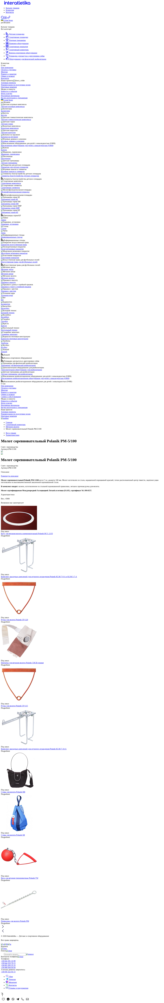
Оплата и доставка (8, 70)
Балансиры (5, 111)
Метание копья (7, 274)
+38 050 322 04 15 (8, 972)
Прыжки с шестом (8, 291)
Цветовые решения (9, 87)
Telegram (12, 979)
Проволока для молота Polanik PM (15, 921)
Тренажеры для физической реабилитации (18, 365)
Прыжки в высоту (8, 282)
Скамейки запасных (9, 334)
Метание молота (7, 278)
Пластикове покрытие (10, 258)
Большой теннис (8, 313)
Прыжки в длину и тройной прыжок (16, 287)
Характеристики (12, 435)
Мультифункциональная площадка (15, 192)
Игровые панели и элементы (13, 171)
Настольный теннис (9, 330)
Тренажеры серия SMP (10, 208)
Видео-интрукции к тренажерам (14, 98)
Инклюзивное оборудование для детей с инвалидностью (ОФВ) (27, 145)
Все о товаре (11, 433)
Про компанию (7, 68)
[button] (5, 18)
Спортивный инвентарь (15, 425)
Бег (2, 300)
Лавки (3, 220)
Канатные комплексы (10, 128)
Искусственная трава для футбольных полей (19, 262)
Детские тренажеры (9, 163)
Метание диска (7, 269)
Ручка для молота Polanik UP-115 (14, 706)
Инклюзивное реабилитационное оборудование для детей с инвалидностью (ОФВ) (35, 378)
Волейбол (5, 317)
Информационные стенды (11, 237)
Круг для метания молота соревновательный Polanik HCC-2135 (27, 534)
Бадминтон (5, 304)
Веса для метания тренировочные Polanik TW (19, 878)
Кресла (4, 326)
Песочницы (6, 158)
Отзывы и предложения (18, 988)
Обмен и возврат (8, 76)
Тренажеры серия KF (9, 212)
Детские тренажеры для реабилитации (17, 374)
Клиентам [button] (10, 10)
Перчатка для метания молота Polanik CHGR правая (22, 663)
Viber (10, 977)
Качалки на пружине (9, 137)
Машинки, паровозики (10, 154)
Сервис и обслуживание (11, 397)
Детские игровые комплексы (13, 106)
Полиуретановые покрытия (12, 249)
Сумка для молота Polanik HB (13, 792)
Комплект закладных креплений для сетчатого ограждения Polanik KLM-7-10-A (34, 749)
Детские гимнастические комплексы (16, 119)
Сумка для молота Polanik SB (13, 835)
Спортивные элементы (10, 188)
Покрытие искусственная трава (14, 245)
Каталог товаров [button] (12, 8)
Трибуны (4, 343)
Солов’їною (8, 20)
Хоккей (4, 352)
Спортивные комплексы (11, 183)
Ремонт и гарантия (8, 74)
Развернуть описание (9, 476)
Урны (3, 233)
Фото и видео (6, 94)
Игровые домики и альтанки (12, 141)
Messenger (12, 982)
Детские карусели (8, 132)
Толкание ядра (7, 295)
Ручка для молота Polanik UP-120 (14, 620)
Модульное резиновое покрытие (14, 253)
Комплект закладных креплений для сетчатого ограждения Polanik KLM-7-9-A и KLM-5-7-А (39, 577)
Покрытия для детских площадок (14, 167)
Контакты (10, 12)
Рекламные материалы (10, 96)
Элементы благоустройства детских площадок (20, 176)
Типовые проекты (8, 83)
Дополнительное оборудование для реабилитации (21, 370)
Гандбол (4, 321)
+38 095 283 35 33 (8, 965)
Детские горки (7, 124)
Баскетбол (5, 308)
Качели (4, 150)
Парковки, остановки (9, 224)
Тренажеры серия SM (9, 204)
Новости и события (9, 91)
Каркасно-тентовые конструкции (14, 339)
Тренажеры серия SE (9, 199)
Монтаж (4, 72)
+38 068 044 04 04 (8, 967)
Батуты (4, 115)
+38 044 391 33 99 (8, 961)
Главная (9, 422)
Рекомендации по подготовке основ (15, 85)
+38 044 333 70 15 (8, 963)
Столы (3, 228)
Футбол (4, 347)
